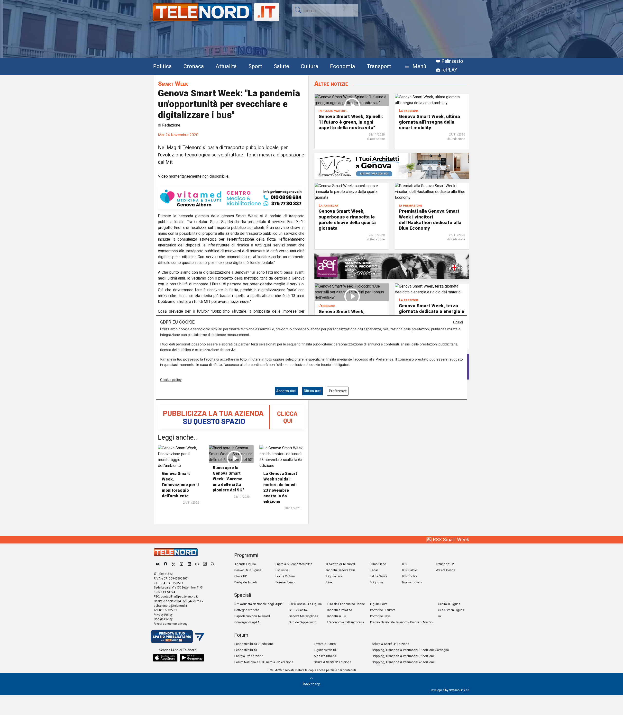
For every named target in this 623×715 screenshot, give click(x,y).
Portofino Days (380, 616)
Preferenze (338, 391)
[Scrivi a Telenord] (197, 564)
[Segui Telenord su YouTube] (158, 564)
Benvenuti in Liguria (247, 570)
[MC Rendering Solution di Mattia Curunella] (391, 165)
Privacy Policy (163, 614)
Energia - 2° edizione (248, 656)
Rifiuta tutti (312, 391)
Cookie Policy (163, 619)
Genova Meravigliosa (303, 616)
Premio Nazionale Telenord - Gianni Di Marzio (401, 622)
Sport (255, 66)
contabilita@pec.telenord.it (179, 596)
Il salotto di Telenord (340, 564)
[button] (415, 66)
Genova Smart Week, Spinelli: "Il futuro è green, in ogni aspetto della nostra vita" (351, 122)
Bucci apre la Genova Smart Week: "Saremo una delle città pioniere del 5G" (228, 478)
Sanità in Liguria (449, 604)
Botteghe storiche (246, 610)
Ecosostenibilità (245, 650)
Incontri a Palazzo (339, 610)
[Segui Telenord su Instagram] (181, 564)
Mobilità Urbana (325, 656)
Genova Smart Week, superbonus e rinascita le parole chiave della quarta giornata (347, 219)
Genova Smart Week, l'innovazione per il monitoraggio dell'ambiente (180, 484)
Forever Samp (285, 582)
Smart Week (173, 83)
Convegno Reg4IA (247, 622)
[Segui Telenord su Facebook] (165, 564)
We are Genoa (445, 570)
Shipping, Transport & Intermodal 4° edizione (403, 662)
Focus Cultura (285, 576)
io (439, 616)
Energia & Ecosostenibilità (293, 564)
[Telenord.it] (177, 636)
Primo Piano (378, 564)
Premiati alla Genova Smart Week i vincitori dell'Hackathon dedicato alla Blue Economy (430, 219)
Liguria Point (378, 604)
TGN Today (409, 576)
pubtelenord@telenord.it (170, 605)
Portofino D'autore (382, 610)
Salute (281, 66)
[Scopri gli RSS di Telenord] (205, 564)
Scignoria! (377, 582)
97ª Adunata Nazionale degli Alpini (258, 604)
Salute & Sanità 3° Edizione (332, 662)
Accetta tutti (286, 391)
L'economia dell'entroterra (345, 622)
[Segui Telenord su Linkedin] (189, 564)
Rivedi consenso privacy (170, 623)
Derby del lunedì (245, 582)
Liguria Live (334, 576)
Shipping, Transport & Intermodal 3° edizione (403, 656)
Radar (374, 570)
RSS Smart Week (450, 540)
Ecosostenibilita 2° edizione (254, 644)
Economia (342, 66)
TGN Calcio (409, 570)
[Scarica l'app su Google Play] (192, 658)
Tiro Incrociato (412, 582)
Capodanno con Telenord (252, 616)
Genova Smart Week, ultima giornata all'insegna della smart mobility (429, 122)
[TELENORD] (176, 552)
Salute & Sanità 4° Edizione (390, 644)
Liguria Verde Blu (326, 650)
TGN (405, 564)
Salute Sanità (378, 576)
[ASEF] (391, 266)
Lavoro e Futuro (325, 644)
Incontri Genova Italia (341, 570)
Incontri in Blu (336, 616)
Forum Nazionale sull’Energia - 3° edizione (263, 662)
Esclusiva (282, 570)
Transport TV (445, 564)
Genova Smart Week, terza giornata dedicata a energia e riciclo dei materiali (431, 311)
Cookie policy (171, 380)
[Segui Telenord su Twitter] (173, 564)
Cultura (309, 66)
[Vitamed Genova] (231, 198)
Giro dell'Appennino (302, 622)
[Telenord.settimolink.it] (231, 417)
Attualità (226, 66)
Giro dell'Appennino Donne (346, 604)
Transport (379, 66)
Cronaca (193, 66)
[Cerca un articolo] (213, 564)
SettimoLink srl (459, 690)
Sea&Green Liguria (451, 610)
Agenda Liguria (245, 564)
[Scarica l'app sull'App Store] (165, 658)
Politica (162, 66)
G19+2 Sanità (298, 610)
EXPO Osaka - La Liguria (305, 604)
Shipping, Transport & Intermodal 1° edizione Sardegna (410, 650)
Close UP (240, 576)
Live (329, 582)
